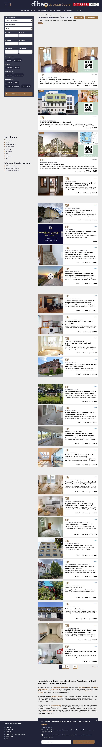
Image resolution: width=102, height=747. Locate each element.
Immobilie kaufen (56, 696)
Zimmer (95, 687)
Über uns (8, 727)
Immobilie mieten (56, 705)
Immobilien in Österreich (61, 687)
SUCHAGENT (79, 17)
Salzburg (8, 149)
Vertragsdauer (9, 57)
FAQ (7, 739)
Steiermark (9, 151)
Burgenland (9, 140)
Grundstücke (54, 689)
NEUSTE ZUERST (91, 17)
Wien (7, 158)
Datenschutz (10, 736)
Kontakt (8, 732)
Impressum (9, 729)
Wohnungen (25, 10)
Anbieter (7, 64)
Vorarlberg (9, 156)
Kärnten (8, 142)
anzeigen (19, 94)
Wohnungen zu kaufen (12, 168)
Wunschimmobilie (48, 712)
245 (75, 667)
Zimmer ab (8, 48)
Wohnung (82, 687)
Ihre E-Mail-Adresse (45, 739)
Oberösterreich (10, 147)
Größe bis (22, 40)
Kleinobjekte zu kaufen (12, 166)
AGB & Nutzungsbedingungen (15, 734)
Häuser (33, 10)
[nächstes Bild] (62, 185)
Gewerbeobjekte (43, 10)
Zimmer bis (22, 48)
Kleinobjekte (68, 10)
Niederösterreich (10, 144)
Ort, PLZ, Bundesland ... (10, 17)
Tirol (7, 153)
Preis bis (21, 32)
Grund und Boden (56, 10)
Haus (88, 687)
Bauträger (78, 10)
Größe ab (8, 40)
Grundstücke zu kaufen (12, 170)
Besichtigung (9, 79)
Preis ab (7, 32)
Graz (90, 691)
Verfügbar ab (9, 71)
